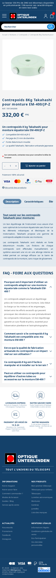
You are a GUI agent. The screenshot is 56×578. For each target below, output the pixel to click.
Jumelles (35, 508)
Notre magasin (8, 486)
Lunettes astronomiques (42, 497)
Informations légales (40, 527)
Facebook (6, 535)
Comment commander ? (12, 493)
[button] (4, 166)
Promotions (7, 531)
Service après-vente (10, 505)
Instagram (6, 539)
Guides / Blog (8, 501)
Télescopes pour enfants (41, 489)
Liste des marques (39, 512)
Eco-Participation (38, 538)
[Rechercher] (50, 26)
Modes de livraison (10, 497)
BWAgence (15, 570)
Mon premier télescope (41, 486)
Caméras (35, 505)
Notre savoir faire (9, 489)
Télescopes (36, 493)
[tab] (12, 201)
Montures (35, 501)
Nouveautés (7, 527)
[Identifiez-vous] (46, 16)
